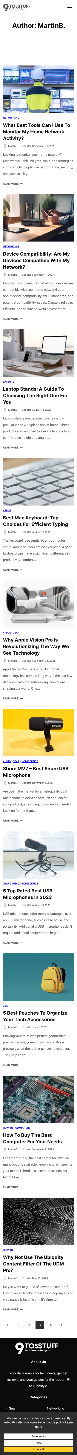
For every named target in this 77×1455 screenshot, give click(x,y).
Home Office (29, 761)
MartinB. (13, 146)
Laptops (8, 381)
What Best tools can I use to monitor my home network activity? (36, 131)
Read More (13, 183)
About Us (38, 1362)
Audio (7, 761)
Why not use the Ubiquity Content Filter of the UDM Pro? (33, 1263)
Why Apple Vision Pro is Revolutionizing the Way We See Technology (36, 646)
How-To (8, 1127)
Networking (11, 117)
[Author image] (5, 146)
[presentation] (38, 89)
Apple (7, 510)
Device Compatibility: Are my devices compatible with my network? (36, 260)
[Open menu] (69, 7)
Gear (16, 632)
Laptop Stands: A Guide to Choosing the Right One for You (35, 395)
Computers (23, 1127)
